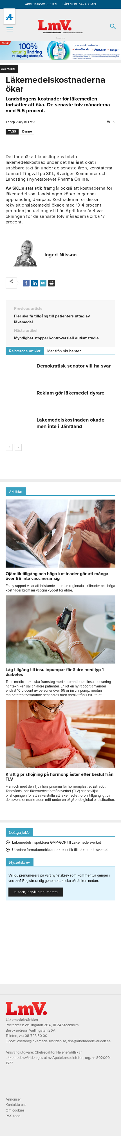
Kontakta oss (16, 1105)
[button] (10, 29)
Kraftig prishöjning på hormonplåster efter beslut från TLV (59, 777)
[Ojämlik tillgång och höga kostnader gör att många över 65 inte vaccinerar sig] (60, 566)
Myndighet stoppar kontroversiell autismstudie (56, 338)
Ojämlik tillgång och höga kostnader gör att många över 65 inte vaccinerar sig (57, 576)
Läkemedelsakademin (79, 4)
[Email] (43, 283)
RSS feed (13, 1116)
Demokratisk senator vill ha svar (74, 366)
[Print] (51, 283)
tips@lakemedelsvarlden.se (89, 1041)
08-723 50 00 (36, 1036)
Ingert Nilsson (60, 255)
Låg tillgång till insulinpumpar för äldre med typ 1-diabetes (55, 672)
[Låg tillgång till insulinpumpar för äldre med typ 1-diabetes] (60, 662)
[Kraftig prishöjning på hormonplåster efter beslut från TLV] (60, 767)
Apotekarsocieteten (41, 4)
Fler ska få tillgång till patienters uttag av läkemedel (52, 319)
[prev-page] (9, 447)
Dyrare (27, 131)
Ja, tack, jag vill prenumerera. (36, 892)
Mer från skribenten (64, 351)
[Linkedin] (34, 283)
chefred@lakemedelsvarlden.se (41, 1041)
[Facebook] (26, 283)
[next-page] (18, 447)
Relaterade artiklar (25, 351)
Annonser (13, 1099)
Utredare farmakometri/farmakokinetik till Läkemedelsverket (60, 850)
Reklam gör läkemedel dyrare (70, 393)
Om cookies (15, 1110)
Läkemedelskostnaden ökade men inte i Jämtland (70, 423)
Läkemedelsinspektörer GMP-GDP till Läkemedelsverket (56, 842)
